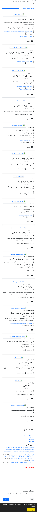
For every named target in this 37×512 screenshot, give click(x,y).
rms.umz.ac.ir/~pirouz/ (26, 192)
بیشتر (29, 41)
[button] (30, 506)
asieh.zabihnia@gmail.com (25, 215)
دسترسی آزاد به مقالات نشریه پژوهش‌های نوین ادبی (21, 462)
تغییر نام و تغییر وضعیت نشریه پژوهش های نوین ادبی (21, 455)
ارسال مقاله (31, 437)
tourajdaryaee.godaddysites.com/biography (21, 323)
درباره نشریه (31, 434)
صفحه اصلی (31, 432)
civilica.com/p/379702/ (26, 141)
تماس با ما (31, 439)
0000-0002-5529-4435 (26, 37)
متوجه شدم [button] (31, 510)
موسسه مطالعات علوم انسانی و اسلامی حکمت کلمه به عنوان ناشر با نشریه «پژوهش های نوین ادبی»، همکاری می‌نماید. (18, 457)
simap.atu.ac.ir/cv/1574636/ (24, 86)
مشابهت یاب (31, 460)
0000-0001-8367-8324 (26, 90)
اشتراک (6, 499)
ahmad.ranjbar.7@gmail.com (24, 61)
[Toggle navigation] (19, 3)
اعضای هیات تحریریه (29, 435)
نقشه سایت (31, 441)
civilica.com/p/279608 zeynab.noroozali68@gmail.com (18, 31)
